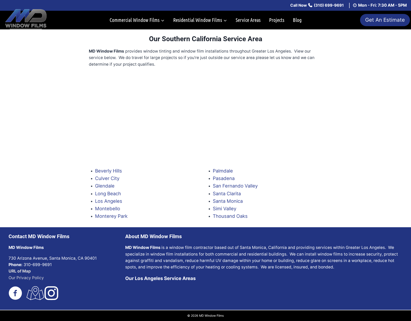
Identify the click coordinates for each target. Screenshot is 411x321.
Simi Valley (224, 208)
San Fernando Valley (235, 186)
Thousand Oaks (230, 216)
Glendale (105, 186)
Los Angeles (108, 201)
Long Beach (108, 193)
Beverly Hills (108, 171)
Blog (297, 20)
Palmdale (223, 171)
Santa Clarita (227, 193)
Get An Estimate (385, 20)
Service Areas (248, 20)
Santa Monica (228, 201)
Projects (276, 20)
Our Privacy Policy (26, 277)
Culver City (107, 178)
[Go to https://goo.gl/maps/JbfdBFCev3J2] (33, 293)
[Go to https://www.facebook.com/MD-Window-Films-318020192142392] (15, 293)
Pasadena (224, 178)
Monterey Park (111, 216)
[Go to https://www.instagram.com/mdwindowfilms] (51, 293)
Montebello (107, 208)
